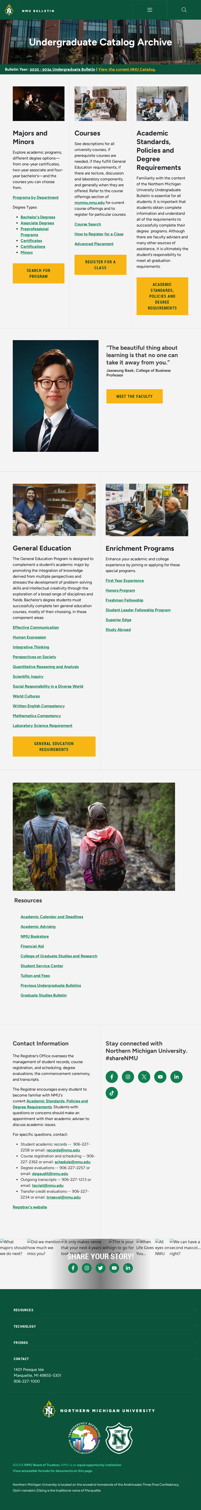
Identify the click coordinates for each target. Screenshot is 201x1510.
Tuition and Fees (35, 975)
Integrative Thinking (31, 647)
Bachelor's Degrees (38, 217)
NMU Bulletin (38, 11)
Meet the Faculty (134, 396)
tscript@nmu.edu (47, 1185)
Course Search (88, 224)
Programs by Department (36, 197)
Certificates (31, 240)
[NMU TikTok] (112, 1093)
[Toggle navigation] (150, 10)
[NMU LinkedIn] (176, 1077)
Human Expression (29, 637)
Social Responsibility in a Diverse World (48, 686)
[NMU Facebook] (112, 1077)
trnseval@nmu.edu (64, 1197)
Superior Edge (118, 619)
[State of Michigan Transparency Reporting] (84, 1438)
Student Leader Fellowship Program (138, 610)
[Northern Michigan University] (9, 10)
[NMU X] (144, 1077)
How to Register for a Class (99, 234)
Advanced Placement (94, 243)
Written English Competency (39, 706)
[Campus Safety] (119, 1438)
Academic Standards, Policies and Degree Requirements (162, 296)
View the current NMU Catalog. (127, 69)
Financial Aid (32, 946)
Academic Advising (38, 926)
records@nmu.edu (63, 1150)
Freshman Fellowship (124, 600)
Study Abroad (118, 629)
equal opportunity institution (99, 1465)
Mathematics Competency (37, 715)
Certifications (33, 246)
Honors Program (120, 590)
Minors (27, 252)
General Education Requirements (54, 746)
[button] (184, 10)
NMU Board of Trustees (42, 1465)
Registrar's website (30, 1207)
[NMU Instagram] (128, 1077)
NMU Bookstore (35, 936)
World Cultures (26, 696)
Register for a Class (100, 264)
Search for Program (38, 273)
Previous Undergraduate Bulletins (51, 985)
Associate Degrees (37, 223)
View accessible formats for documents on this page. (53, 1471)
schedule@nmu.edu (72, 1162)
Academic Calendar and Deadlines (52, 916)
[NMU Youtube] (160, 1077)
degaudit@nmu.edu (50, 1173)
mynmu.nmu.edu (90, 202)
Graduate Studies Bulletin (44, 995)
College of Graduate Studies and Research (59, 956)
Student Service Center (42, 965)
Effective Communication (36, 627)
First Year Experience (125, 580)
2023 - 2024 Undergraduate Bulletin (62, 69)
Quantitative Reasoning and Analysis (46, 666)
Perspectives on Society (34, 657)
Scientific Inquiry (28, 676)
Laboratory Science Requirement (42, 725)
